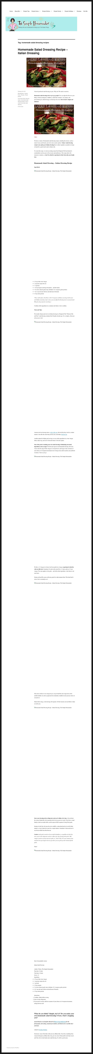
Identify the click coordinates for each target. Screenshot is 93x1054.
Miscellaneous (21, 93)
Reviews (79, 11)
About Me (17, 11)
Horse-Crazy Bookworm (60, 1021)
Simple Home (35, 11)
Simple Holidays (69, 11)
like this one (64, 434)
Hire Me (85, 11)
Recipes (22, 95)
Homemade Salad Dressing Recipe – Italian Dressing (43, 51)
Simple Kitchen (46, 11)
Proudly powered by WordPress (13, 1047)
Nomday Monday (43, 1029)
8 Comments (20, 106)
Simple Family (57, 11)
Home (11, 11)
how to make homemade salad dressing (23, 103)
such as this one (53, 432)
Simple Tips (26, 11)
